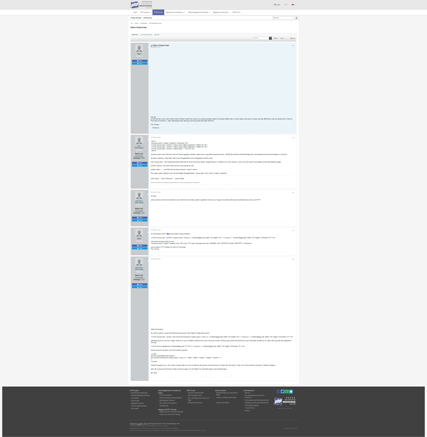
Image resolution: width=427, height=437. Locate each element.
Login (278, 5)
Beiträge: (137, 158)
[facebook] (279, 393)
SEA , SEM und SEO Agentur (168, 403)
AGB (145, 423)
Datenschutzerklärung (169, 423)
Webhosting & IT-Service (167, 400)
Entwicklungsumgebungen (139, 393)
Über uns (247, 393)
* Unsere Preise (250, 408)
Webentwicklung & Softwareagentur (170, 398)
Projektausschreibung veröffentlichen (256, 403)
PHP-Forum (158, 12)
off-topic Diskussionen (195, 403)
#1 (293, 45)
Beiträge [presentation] (135, 34)
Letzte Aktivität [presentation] (146, 34)
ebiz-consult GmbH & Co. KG (154, 428)
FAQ (178, 423)
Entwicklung (143, 23)
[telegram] (291, 392)
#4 (293, 230)
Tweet (140, 63)
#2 (293, 138)
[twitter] (283, 393)
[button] (286, 4)
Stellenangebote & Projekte (198, 12)
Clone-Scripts (135, 401)
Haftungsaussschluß (154, 423)
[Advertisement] (217, 82)
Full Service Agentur (165, 395)
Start (135, 12)
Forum (136, 23)
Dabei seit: (139, 154)
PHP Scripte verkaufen (252, 405)
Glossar (247, 410)
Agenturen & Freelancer (175, 12)
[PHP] (141, 4)
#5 (293, 259)
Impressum (133, 423)
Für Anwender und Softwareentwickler (257, 400)
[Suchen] (297, 18)
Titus (139, 146)
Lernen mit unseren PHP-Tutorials (169, 414)
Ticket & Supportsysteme (139, 406)
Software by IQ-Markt (290, 428)
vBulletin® (139, 424)
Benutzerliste (148, 18)
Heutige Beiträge (136, 18)
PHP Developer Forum (155, 23)
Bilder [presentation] (157, 34)
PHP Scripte (145, 12)
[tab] (135, 34)
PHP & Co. (237, 12)
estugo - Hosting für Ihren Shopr (226, 397)
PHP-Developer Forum (195, 395)
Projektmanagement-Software (140, 395)
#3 (293, 192)
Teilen (140, 61)
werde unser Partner (222, 403)
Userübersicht (163, 405)
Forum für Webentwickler (196, 393)
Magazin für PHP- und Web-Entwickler (171, 412)
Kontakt (140, 423)
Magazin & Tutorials (220, 12)
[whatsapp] (287, 393)
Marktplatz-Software (137, 403)
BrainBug (139, 201)
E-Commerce (135, 398)
